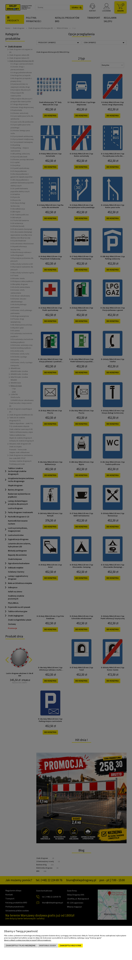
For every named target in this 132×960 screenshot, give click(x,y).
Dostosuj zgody (47, 945)
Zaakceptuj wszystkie (70, 946)
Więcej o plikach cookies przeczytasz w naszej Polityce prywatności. (27, 940)
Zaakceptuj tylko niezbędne (20, 945)
